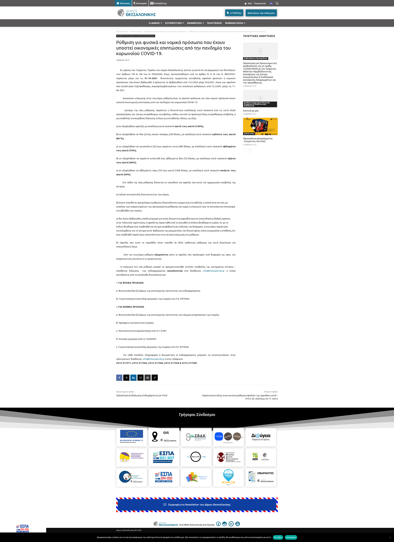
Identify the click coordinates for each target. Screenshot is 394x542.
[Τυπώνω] (148, 378)
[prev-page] (245, 150)
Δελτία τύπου (249, 133)
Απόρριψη (291, 537)
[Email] (140, 378)
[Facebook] (119, 378)
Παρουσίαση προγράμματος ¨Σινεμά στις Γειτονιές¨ (258, 140)
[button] (277, 3)
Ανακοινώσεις (136, 31)
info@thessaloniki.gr (214, 270)
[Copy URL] (155, 378)
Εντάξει (278, 537)
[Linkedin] (133, 378)
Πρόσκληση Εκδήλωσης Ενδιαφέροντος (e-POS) (141, 395)
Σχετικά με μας (251, 110)
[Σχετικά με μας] (260, 98)
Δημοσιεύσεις (122, 31)
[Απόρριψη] (390, 537)
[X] (126, 378)
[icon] (218, 525)
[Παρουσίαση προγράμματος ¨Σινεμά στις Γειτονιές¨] (260, 126)
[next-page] (250, 150)
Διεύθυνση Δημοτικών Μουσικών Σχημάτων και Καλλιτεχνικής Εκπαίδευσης (257, 104)
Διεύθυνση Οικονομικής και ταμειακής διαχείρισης (165, 31)
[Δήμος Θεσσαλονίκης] (139, 12)
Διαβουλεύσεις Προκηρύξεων (255, 58)
